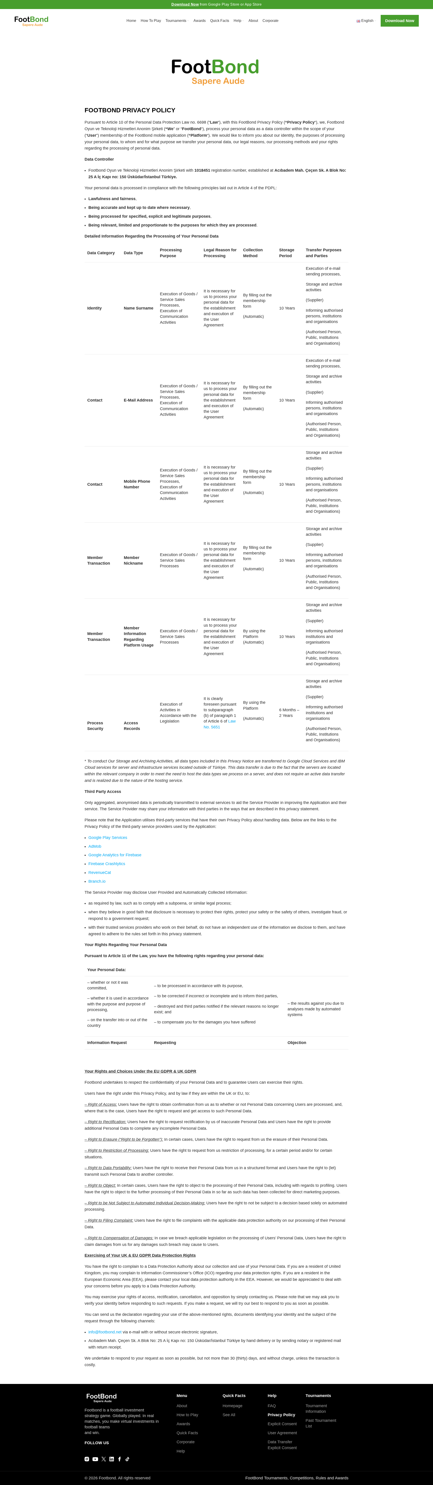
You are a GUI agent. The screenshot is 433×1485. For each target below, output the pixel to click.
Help (181, 1451)
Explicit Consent (282, 1424)
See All (229, 1415)
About (182, 1406)
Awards (183, 1424)
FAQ (272, 1406)
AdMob (94, 846)
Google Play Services (107, 837)
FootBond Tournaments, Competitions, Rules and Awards (296, 1478)
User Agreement (282, 1433)
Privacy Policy (281, 1415)
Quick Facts (187, 1433)
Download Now (185, 4)
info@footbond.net (105, 1332)
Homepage (232, 1406)
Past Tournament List (321, 1423)
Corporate (186, 1442)
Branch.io (97, 881)
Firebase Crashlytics (106, 863)
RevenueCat (99, 872)
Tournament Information (316, 1409)
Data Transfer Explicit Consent (282, 1445)
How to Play (187, 1415)
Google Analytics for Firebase (114, 855)
